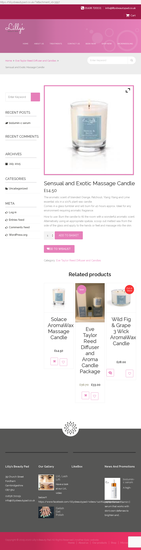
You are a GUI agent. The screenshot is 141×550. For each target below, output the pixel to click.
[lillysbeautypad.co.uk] (15, 28)
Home (25, 44)
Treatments (56, 44)
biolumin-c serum (19, 123)
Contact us (74, 44)
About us (39, 44)
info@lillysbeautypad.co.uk (120, 8)
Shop (113, 542)
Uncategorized (18, 188)
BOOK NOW (91, 44)
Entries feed (16, 219)
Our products (99, 542)
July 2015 (15, 163)
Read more (109, 358)
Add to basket (69, 235)
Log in (13, 212)
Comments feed (19, 227)
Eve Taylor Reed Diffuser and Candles (35, 60)
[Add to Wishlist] (63, 362)
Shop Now (107, 44)
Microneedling (125, 44)
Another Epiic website (87, 539)
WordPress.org (18, 234)
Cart (133, 15)
